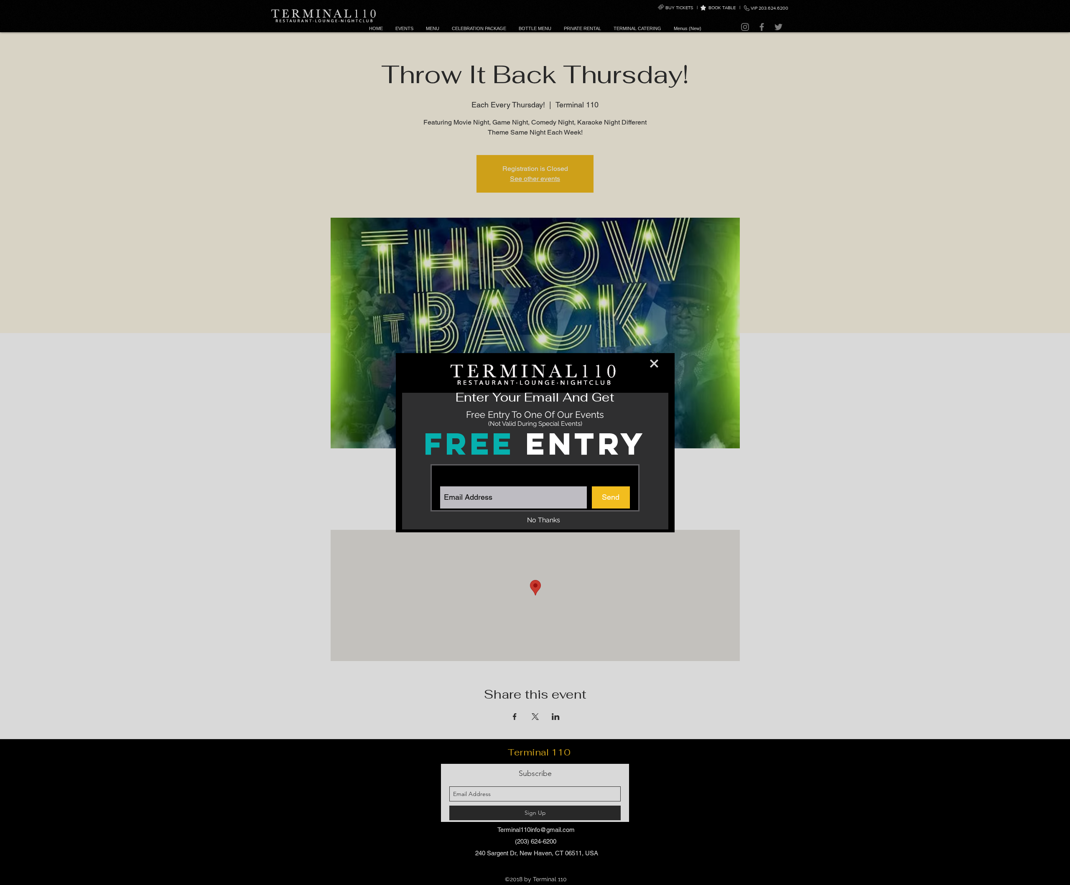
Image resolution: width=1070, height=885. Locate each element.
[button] (654, 363)
